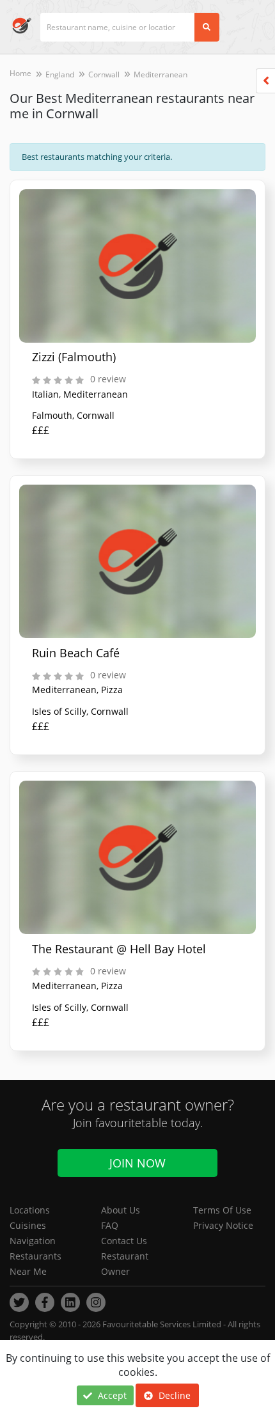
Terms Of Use (222, 1210)
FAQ (109, 1225)
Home (20, 73)
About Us (120, 1210)
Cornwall (104, 74)
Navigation (33, 1241)
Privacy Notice (223, 1225)
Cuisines (28, 1225)
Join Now (137, 1163)
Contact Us (124, 1241)
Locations (30, 1210)
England (59, 74)
